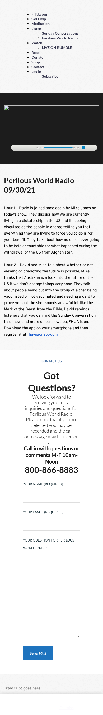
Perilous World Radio (60, 38)
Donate (37, 57)
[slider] (83, 147)
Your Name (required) (43, 484)
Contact (37, 66)
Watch (36, 43)
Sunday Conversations (60, 33)
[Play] (17, 148)
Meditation (40, 23)
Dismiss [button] (66, 707)
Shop (35, 62)
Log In (36, 71)
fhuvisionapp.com (42, 334)
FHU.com (39, 14)
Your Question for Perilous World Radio (48, 544)
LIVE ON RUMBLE (57, 47)
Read (35, 52)
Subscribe (50, 76)
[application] (51, 146)
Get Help (38, 19)
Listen (36, 28)
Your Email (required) (43, 512)
